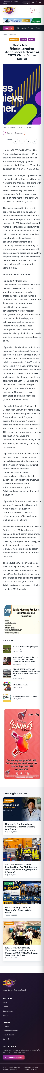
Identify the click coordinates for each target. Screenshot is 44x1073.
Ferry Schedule (9, 1035)
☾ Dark (26, 2)
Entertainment (8, 1011)
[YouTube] (40, 2)
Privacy (35, 1067)
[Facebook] (33, 2)
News (5, 1003)
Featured (13, 34)
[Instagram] (37, 2)
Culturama (6, 1027)
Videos (5, 1015)
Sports (5, 1007)
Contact (6, 1039)
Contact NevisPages (13, 1057)
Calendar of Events (10, 1031)
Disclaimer (27, 1067)
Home (5, 34)
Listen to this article (14, 133)
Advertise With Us (30, 1069)
